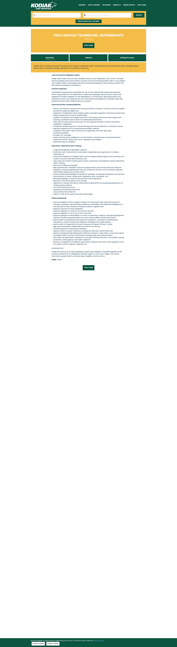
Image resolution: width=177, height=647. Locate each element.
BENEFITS (117, 5)
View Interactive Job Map (88, 21)
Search (139, 15)
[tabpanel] (88, 67)
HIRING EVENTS (129, 5)
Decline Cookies (53, 643)
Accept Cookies (38, 643)
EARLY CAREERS (94, 5)
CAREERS (82, 5)
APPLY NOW (141, 5)
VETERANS (106, 5)
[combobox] (57, 15)
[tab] (50, 57)
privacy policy (98, 640)
